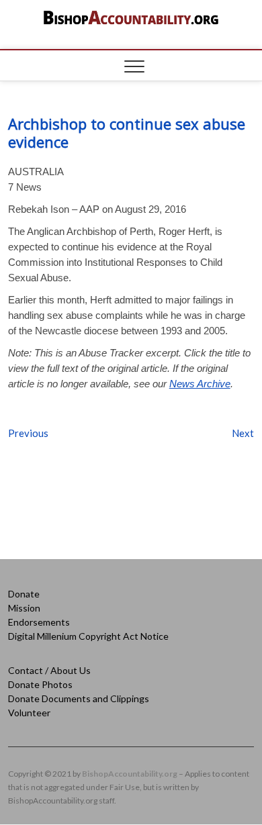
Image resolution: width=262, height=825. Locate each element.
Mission (24, 608)
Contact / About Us (49, 670)
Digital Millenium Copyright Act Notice (88, 636)
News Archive (199, 383)
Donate (24, 593)
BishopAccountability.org (129, 774)
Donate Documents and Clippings (78, 698)
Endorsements (39, 622)
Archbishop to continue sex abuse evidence (126, 132)
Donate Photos (40, 684)
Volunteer (29, 712)
